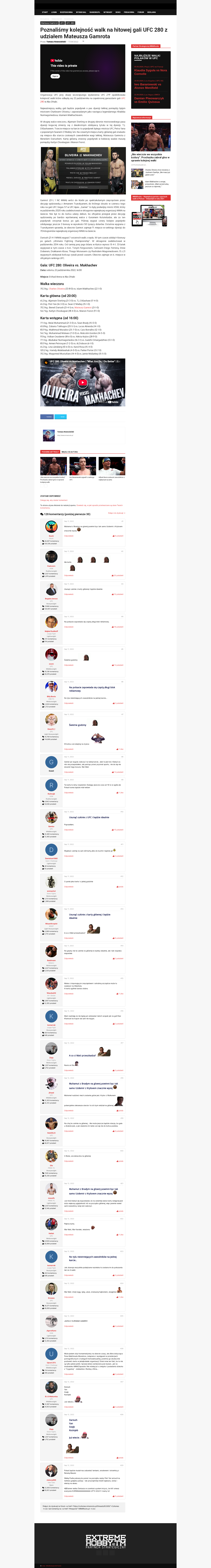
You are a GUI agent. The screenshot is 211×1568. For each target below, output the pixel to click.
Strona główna (44, 19)
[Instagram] (165, 1)
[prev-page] (41, 485)
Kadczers (51, 566)
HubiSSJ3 (51, 1133)
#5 (122, 649)
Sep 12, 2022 (69, 1011)
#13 (122, 909)
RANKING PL (95, 12)
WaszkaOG (51, 993)
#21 (122, 1183)
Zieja (51, 1058)
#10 (122, 812)
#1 (122, 521)
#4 (122, 616)
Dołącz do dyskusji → (116, 513)
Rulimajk (51, 794)
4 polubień (118, 1131)
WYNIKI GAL (81, 12)
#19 (122, 1118)
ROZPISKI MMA (66, 12)
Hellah (51, 1233)
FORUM (141, 12)
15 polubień (118, 830)
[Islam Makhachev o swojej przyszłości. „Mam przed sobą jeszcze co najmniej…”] (137, 184)
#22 (121, 1219)
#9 (122, 780)
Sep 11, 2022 (69, 521)
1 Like (120, 749)
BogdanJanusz (51, 599)
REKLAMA (151, 12)
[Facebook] (161, 1)
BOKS (118, 12)
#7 (122, 714)
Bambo (51, 826)
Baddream (51, 960)
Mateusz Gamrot (57, 19)
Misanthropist (51, 924)
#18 (122, 1078)
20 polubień (118, 575)
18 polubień (118, 627)
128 (83, 41)
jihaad (51, 1093)
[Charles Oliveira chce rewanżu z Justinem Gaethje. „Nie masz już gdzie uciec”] (137, 173)
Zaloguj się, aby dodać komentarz (54, 500)
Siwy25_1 (51, 729)
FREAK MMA (129, 12)
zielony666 (51, 1480)
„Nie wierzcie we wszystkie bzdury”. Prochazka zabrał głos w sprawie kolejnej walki (53, 479)
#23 (121, 1251)
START (45, 12)
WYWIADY (108, 12)
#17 (122, 1043)
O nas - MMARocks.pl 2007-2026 (51, 1566)
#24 (121, 1283)
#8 (122, 757)
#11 (122, 844)
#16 (122, 1011)
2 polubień (119, 703)
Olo (51, 1165)
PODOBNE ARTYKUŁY (50, 452)
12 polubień (118, 665)
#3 (122, 584)
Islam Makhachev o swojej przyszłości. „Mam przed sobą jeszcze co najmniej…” (157, 184)
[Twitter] (169, 1)
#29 (121, 1465)
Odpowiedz (69, 536)
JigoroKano (51, 1331)
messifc (51, 1198)
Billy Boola (51, 696)
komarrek (51, 1025)
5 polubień (118, 1496)
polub (120, 887)
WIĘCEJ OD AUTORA (70, 452)
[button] (168, 12)
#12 (122, 876)
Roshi (51, 536)
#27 (122, 1382)
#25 (121, 1316)
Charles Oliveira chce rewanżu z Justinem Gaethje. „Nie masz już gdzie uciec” (157, 172)
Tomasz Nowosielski (56, 41)
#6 (122, 682)
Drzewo (51, 1298)
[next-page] (45, 485)
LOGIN (54, 12)
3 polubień (118, 856)
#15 (122, 978)
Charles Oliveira (57, 288)
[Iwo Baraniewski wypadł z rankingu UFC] (82, 466)
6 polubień (118, 536)
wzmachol (51, 891)
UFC (62, 22)
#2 (122, 551)
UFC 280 (70, 22)
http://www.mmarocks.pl (65, 435)
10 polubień (118, 594)
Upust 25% (51, 1363)
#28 (121, 1414)
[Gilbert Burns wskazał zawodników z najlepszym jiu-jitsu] (112, 466)
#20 (121, 1151)
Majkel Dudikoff (51, 631)
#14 (122, 946)
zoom (51, 664)
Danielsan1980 (51, 858)
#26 (121, 1348)
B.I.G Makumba (51, 1396)
